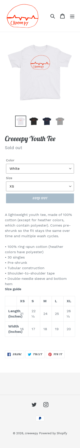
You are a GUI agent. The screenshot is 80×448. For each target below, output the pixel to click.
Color (10, 160)
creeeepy (31, 433)
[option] (20, 121)
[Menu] (72, 16)
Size (9, 178)
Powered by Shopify (53, 433)
